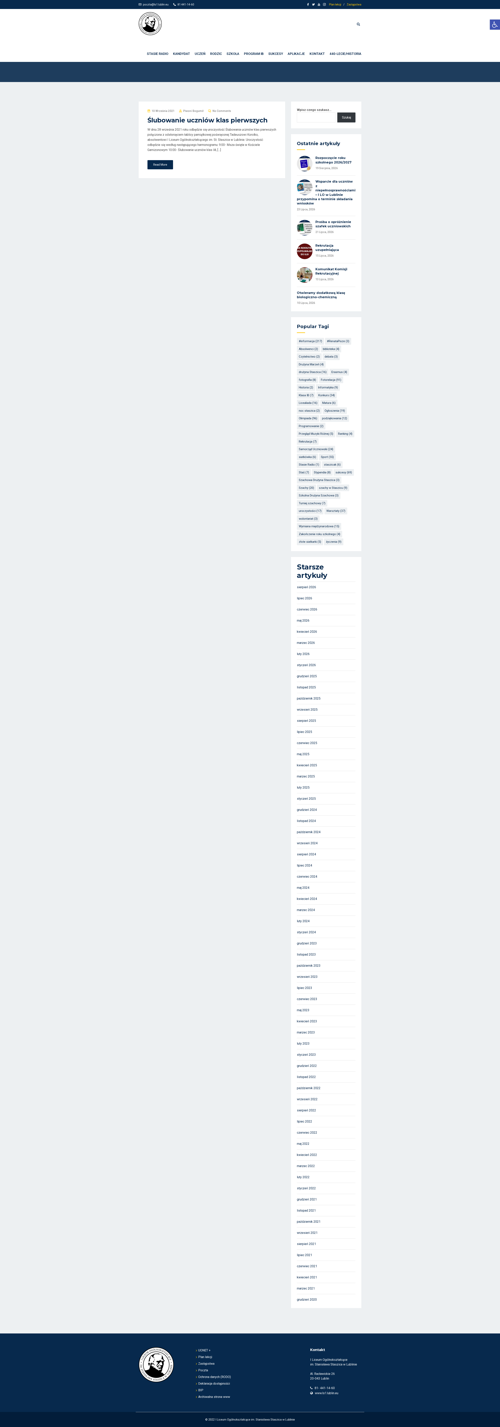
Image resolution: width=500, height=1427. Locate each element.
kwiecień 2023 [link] (307, 1021)
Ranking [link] (345, 434)
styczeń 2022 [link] (306, 1188)
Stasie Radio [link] (309, 464)
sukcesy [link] (344, 472)
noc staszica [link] (309, 410)
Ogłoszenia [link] (335, 410)
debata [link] (331, 356)
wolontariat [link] (308, 518)
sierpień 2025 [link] (306, 721)
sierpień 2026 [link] (306, 587)
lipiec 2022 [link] (304, 1121)
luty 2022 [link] (303, 1177)
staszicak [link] (332, 464)
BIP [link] (200, 1390)
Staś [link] (304, 472)
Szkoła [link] (233, 54)
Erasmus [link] (339, 372)
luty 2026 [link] (303, 654)
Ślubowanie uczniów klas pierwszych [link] (207, 120)
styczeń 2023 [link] (306, 1055)
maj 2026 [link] (303, 620)
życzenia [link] (333, 541)
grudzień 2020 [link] (307, 1299)
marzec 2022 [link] (306, 1166)
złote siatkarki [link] (310, 541)
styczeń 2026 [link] (306, 665)
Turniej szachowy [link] (312, 503)
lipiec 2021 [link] (304, 1255)
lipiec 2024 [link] (304, 865)
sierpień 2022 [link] (306, 1110)
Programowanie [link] (311, 426)
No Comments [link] (221, 110)
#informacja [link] (310, 341)
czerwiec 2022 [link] (307, 1132)
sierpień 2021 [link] (306, 1244)
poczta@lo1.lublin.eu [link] (156, 4)
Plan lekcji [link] (335, 4)
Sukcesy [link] (275, 54)
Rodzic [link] (216, 54)
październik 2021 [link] (309, 1222)
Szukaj (346, 117)
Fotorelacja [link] (331, 380)
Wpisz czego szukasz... (314, 110)
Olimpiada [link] (308, 418)
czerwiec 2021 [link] (307, 1266)
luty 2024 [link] (303, 921)
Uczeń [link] (200, 54)
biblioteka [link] (331, 349)
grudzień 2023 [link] (307, 943)
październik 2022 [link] (309, 1088)
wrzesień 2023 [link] (307, 977)
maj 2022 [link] (303, 1144)
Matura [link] (329, 403)
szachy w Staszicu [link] (333, 488)
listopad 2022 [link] (306, 1077)
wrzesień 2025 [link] (307, 709)
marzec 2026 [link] (306, 643)
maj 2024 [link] (303, 888)
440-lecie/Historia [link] (345, 54)
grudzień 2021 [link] (307, 1199)
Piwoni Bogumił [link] (193, 110)
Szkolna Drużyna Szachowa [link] (318, 495)
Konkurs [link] (326, 395)
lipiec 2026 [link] (304, 598)
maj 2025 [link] (303, 754)
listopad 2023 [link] (306, 954)
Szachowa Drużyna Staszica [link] (319, 480)
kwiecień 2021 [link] (307, 1277)
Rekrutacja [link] (308, 441)
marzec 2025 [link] (306, 776)
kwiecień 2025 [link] (307, 765)
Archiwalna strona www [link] (214, 1397)
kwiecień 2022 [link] (307, 1155)
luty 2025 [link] (303, 787)
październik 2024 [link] (309, 832)
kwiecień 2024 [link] (307, 899)
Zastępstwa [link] (354, 4)
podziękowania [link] (334, 418)
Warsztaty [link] (335, 511)
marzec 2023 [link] (306, 1032)
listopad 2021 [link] (306, 1210)
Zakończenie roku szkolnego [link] (319, 534)
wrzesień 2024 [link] (307, 843)
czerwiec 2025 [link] (307, 743)
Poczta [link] (203, 1370)
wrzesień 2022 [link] (307, 1099)
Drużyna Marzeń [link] (311, 364)
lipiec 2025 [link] (304, 732)
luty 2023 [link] (303, 1043)
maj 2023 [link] (303, 1010)
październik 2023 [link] (309, 965)
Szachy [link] (306, 488)
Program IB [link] (254, 54)
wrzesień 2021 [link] (307, 1233)
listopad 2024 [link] (306, 821)
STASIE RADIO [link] (157, 54)
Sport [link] (327, 457)
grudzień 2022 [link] (307, 1066)
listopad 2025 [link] (306, 687)
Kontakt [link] (317, 54)
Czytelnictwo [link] (309, 356)
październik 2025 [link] (309, 698)
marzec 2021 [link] (306, 1288)
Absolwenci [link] (308, 349)
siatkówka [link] (307, 457)
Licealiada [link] (308, 403)
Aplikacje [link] (296, 54)
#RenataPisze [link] (338, 341)
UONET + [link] (204, 1350)
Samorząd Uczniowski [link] (316, 449)
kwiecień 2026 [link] (307, 632)
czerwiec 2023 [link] (307, 999)
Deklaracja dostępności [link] (214, 1383)
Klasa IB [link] (306, 395)
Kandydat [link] (181, 54)
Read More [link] (160, 164)
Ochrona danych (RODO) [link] (214, 1377)
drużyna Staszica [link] (313, 372)
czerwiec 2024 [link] (307, 876)
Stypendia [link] (322, 472)
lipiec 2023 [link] (304, 988)
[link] (495, 25)
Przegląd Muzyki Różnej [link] (316, 434)
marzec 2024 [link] (306, 910)
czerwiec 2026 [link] (307, 609)
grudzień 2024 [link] (307, 810)
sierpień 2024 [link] (306, 854)
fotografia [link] (307, 380)
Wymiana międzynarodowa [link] (319, 526)
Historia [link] (306, 387)
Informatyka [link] (328, 387)
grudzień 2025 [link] (307, 676)
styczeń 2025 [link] (306, 799)
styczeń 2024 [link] (306, 932)
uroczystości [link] (310, 511)
